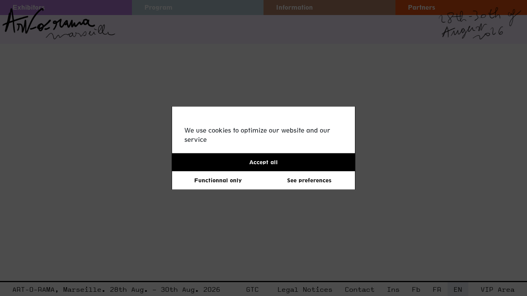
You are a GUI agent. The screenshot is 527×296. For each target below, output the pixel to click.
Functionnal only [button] (218, 180)
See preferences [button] (309, 180)
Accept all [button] (263, 162)
